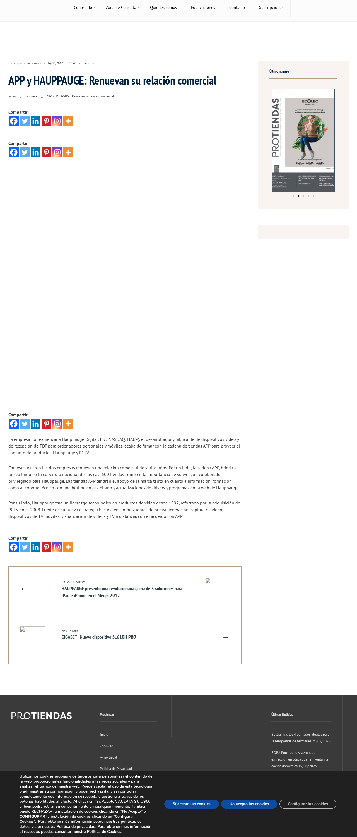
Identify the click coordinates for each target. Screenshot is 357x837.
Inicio (12, 96)
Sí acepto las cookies (192, 804)
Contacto (106, 745)
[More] (68, 121)
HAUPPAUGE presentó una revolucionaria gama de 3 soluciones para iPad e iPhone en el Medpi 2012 (122, 589)
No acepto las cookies (249, 804)
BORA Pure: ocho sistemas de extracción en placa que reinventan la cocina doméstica (299, 759)
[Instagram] (57, 121)
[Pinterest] (46, 121)
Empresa (88, 63)
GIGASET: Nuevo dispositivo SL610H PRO (99, 634)
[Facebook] (14, 121)
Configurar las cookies (308, 804)
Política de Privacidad (116, 768)
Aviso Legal (108, 757)
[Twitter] (25, 121)
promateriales (32, 63)
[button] (293, 196)
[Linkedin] (35, 121)
